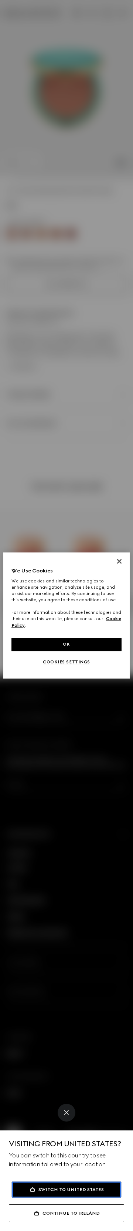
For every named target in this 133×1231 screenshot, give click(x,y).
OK (66, 644)
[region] (66, 615)
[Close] (66, 1113)
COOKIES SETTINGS (66, 661)
